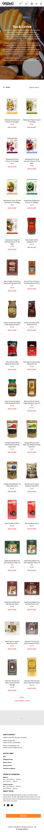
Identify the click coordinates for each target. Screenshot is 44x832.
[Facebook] (4, 805)
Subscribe (23, 816)
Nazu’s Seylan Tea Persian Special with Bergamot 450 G (12, 283)
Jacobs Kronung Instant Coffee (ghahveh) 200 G (12, 402)
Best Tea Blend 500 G (32, 523)
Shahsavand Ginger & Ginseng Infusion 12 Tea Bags (12, 242)
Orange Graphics (23, 829)
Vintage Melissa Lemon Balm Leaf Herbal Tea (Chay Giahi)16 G (31, 445)
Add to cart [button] (12, 127)
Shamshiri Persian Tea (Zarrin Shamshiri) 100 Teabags (12, 683)
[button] (21, 2)
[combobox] (32, 87)
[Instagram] (8, 805)
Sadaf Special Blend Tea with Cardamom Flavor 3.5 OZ (12, 563)
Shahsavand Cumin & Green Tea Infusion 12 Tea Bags (12, 201)
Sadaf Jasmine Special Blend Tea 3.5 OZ (12, 642)
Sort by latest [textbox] (34, 87)
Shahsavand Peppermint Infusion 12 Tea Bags (32, 201)
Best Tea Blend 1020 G (12, 523)
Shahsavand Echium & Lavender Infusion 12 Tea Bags (32, 161)
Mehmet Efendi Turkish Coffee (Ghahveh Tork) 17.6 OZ (31, 403)
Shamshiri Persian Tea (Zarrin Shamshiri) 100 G (31, 642)
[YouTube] (12, 805)
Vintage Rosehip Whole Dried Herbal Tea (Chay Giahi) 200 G (12, 445)
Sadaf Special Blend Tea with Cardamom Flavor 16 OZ (32, 563)
